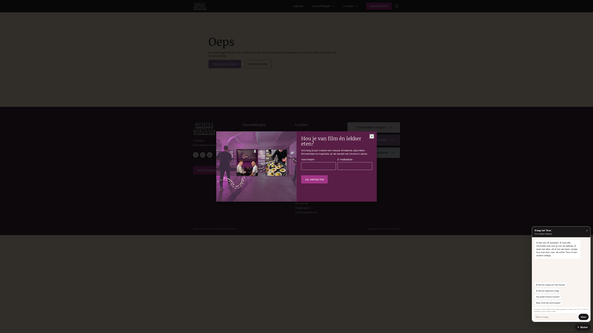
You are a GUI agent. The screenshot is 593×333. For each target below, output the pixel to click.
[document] (296, 166)
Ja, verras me (314, 179)
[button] (372, 136)
